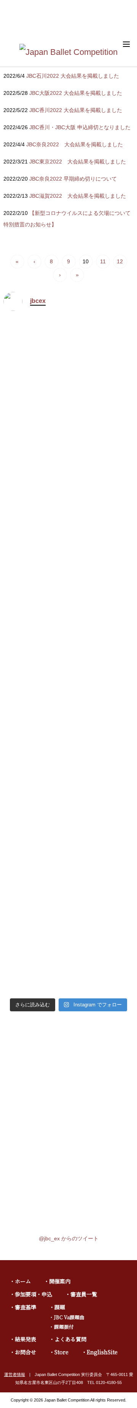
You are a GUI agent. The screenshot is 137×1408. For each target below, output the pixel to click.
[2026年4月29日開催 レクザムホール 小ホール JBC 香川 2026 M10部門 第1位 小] (102, 646)
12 (120, 261)
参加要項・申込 (33, 1294)
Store (61, 1352)
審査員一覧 (83, 1294)
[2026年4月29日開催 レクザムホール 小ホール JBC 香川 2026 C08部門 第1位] (102, 878)
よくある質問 (70, 1339)
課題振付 (64, 1326)
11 (103, 261)
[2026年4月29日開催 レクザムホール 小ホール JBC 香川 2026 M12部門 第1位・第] (102, 425)
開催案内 (59, 1281)
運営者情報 (14, 1374)
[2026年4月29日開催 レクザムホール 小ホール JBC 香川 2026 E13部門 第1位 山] (35, 425)
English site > (118, 23)
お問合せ (25, 1352)
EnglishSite (102, 1352)
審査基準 (25, 1307)
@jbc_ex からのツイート (69, 1238)
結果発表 (25, 1339)
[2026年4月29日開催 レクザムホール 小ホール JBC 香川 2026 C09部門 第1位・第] (35, 867)
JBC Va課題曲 (69, 1317)
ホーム (23, 1281)
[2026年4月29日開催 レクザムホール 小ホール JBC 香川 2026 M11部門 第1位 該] (35, 635)
